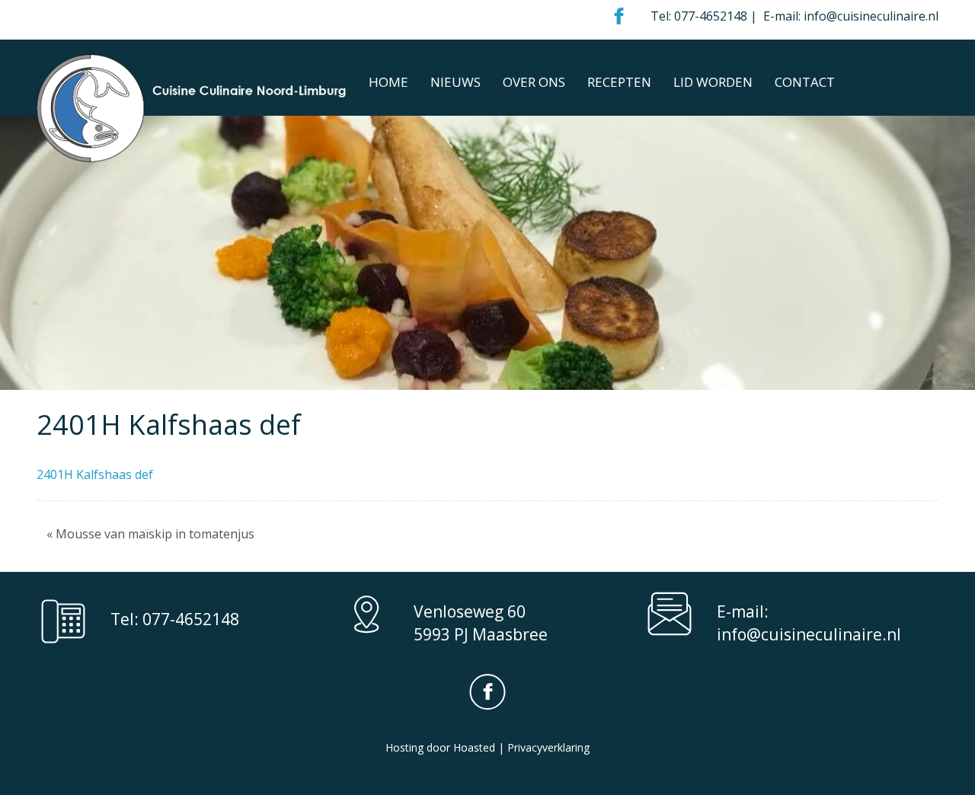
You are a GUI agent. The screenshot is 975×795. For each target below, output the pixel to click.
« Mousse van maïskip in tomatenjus (150, 533)
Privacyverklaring (548, 747)
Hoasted (474, 747)
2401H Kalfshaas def (95, 474)
